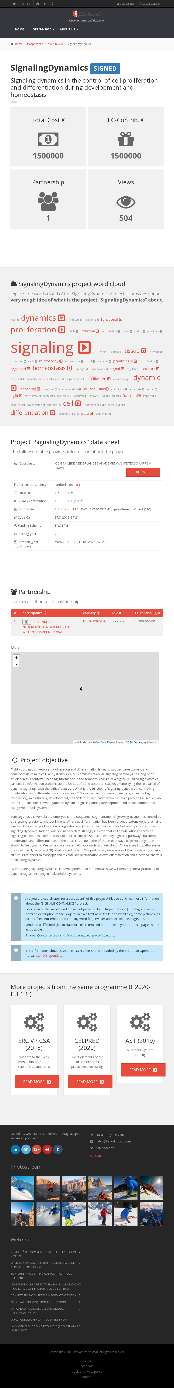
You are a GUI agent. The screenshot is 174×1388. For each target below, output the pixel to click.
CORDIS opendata (49, 955)
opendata (87, 1366)
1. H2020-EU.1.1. (67, 509)
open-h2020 (42, 29)
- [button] (16, 664)
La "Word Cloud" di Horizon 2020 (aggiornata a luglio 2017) (44, 1328)
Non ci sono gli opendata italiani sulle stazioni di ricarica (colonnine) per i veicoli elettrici (46, 1286)
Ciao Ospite (126, 4)
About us (67, 29)
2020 (58, 534)
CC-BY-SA (131, 742)
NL (94, 621)
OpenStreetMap (103, 742)
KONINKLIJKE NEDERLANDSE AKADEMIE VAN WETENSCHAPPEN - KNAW (45, 627)
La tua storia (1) (151, 4)
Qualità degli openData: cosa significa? (39, 1319)
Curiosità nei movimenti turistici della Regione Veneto (44, 1254)
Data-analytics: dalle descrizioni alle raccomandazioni (37, 1311)
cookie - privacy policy (87, 1371)
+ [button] (16, 657)
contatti (87, 1376)
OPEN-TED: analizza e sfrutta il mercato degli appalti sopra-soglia (43, 1265)
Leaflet (77, 742)
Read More (35, 1081)
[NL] (77, 484)
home (19, 29)
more (144, 472)
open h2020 (55, 44)
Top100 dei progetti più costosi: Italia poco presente (42, 1276)
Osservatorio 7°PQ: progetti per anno (38, 1302)
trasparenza (35, 44)
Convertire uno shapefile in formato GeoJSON (43, 1295)
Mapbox (153, 742)
